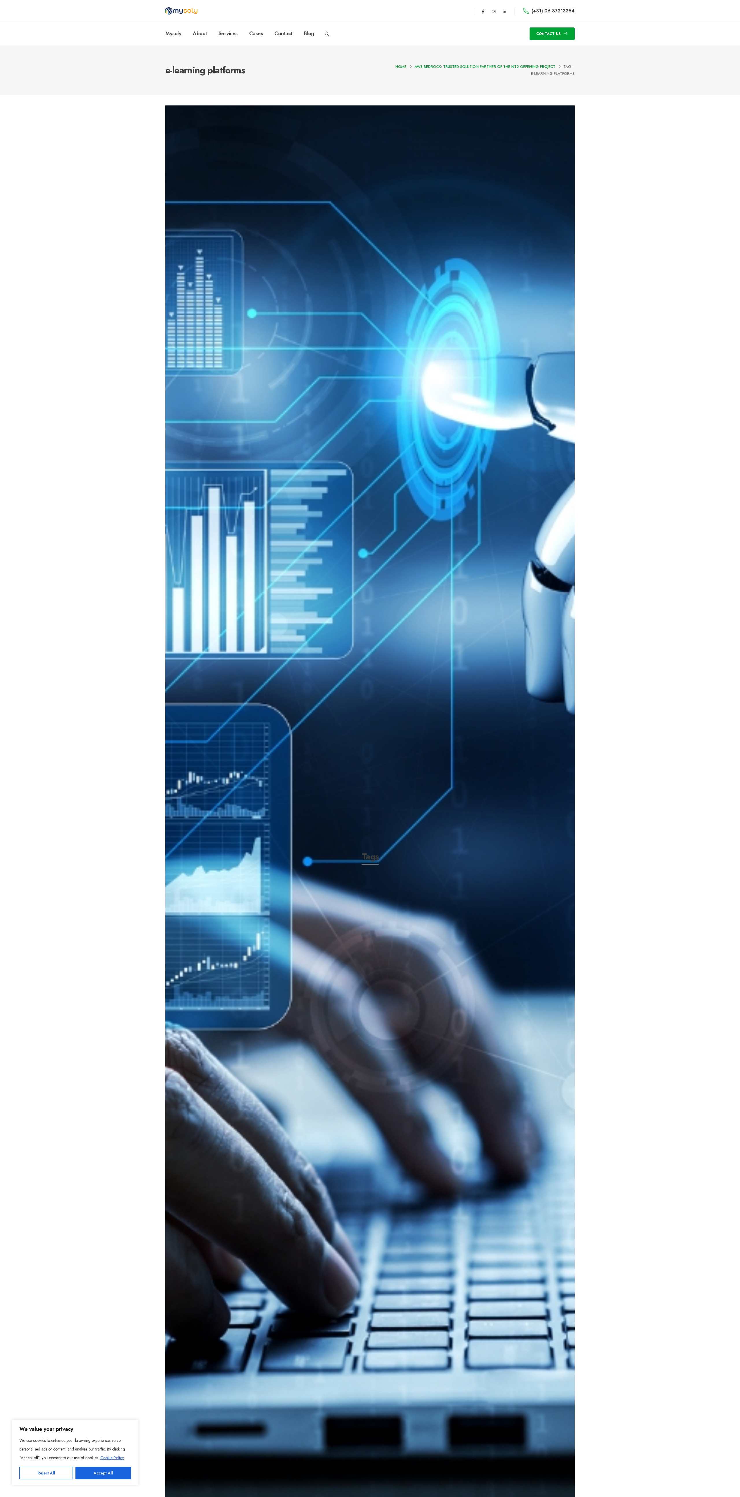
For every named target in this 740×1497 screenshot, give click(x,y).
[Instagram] (494, 12)
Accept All (103, 1473)
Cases (256, 33)
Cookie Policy (112, 1458)
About (200, 33)
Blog (309, 33)
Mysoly (173, 33)
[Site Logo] (181, 11)
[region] (75, 1452)
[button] (327, 34)
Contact (283, 33)
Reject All (46, 1473)
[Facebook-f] (483, 12)
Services (228, 33)
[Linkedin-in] (504, 12)
